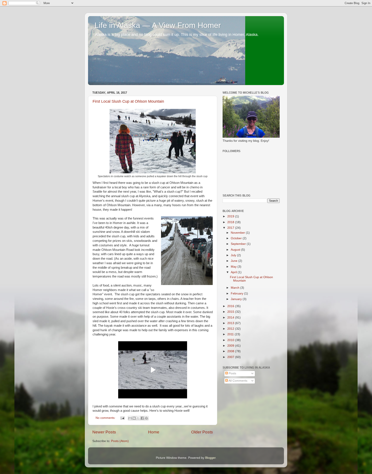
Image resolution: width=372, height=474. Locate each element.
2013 (231, 323)
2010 (231, 340)
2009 (231, 345)
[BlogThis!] (134, 418)
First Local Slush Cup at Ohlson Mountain (128, 101)
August (236, 249)
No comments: (106, 417)
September (239, 243)
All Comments (237, 380)
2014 (231, 317)
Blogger (210, 457)
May (234, 266)
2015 (231, 311)
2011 (231, 334)
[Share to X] (138, 418)
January (237, 299)
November (238, 232)
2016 (231, 306)
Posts (232, 373)
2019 (231, 216)
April (234, 272)
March (235, 287)
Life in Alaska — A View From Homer (158, 25)
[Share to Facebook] (142, 418)
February (237, 293)
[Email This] (130, 418)
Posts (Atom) (120, 441)
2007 (231, 357)
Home (153, 432)
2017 (231, 227)
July (234, 255)
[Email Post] (122, 417)
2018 (231, 222)
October (237, 238)
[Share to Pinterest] (146, 418)
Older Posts (202, 432)
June (234, 260)
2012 (231, 328)
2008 (231, 351)
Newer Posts (104, 432)
